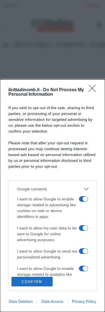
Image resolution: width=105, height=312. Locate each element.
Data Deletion (21, 301)
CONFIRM (32, 282)
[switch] (83, 199)
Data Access (52, 301)
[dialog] (52, 195)
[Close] (94, 90)
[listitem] (52, 189)
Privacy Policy (84, 301)
